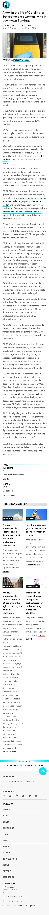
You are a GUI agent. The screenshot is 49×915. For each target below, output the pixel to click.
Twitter (30, 795)
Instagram (10, 795)
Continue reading (33, 565)
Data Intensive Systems (13, 474)
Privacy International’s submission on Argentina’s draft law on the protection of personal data (11, 535)
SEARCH (6, 809)
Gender (6, 479)
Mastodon (17, 795)
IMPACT (6, 840)
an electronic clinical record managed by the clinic (25, 212)
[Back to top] (43, 771)
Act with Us (12, 765)
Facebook (4, 795)
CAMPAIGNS (8, 828)
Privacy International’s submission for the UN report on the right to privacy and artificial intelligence (13, 602)
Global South (9, 491)
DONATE (6, 852)
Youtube (36, 795)
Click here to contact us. (12, 901)
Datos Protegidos (21, 59)
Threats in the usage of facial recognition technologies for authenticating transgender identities (34, 602)
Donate (28, 765)
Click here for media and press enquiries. (19, 906)
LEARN (6, 834)
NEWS (5, 815)
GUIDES (6, 822)
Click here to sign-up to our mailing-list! (18, 781)
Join (41, 765)
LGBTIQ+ (7, 470)
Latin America (9, 495)
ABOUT (6, 846)
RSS (23, 795)
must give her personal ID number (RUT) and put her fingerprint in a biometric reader (24, 201)
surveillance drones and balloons (28, 394)
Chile (5, 487)
